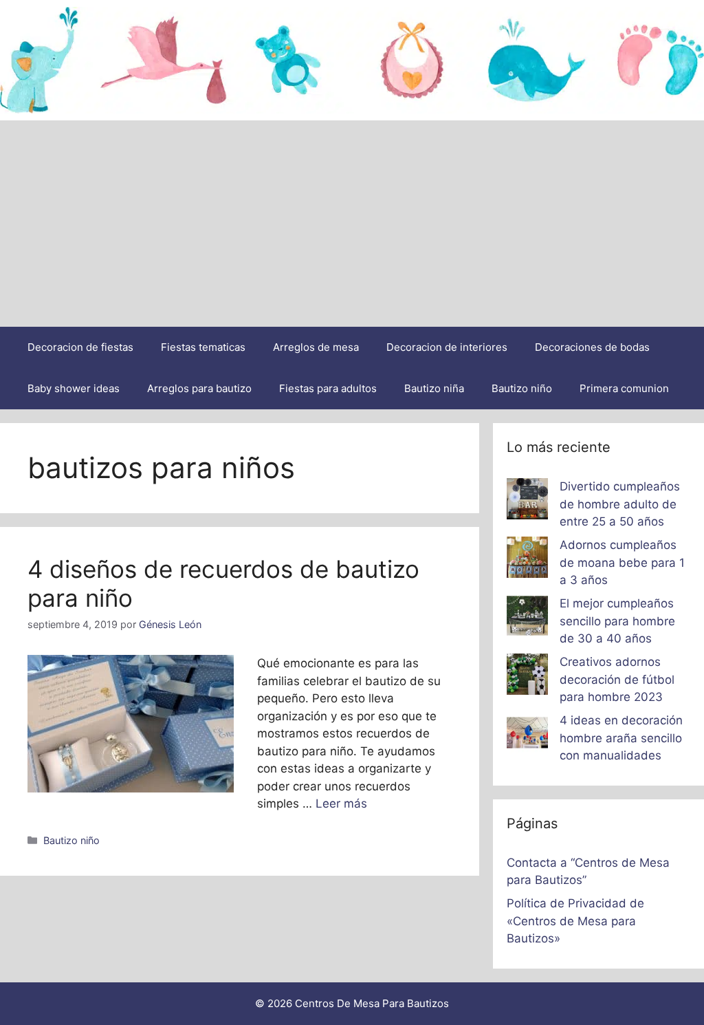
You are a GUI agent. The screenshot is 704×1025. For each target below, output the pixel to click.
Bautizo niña (434, 388)
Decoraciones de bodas (592, 347)
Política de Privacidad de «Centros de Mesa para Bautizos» (575, 920)
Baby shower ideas (74, 388)
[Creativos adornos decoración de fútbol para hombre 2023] (527, 677)
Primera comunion (624, 388)
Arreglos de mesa (316, 347)
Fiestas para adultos (328, 388)
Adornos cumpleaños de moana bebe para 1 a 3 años (622, 562)
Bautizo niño (522, 388)
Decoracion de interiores (446, 347)
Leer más (341, 803)
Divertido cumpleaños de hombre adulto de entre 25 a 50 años (620, 503)
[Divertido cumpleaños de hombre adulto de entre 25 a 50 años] (527, 501)
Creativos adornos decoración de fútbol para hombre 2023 (617, 679)
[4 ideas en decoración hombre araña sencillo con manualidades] (527, 735)
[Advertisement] (352, 223)
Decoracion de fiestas (80, 347)
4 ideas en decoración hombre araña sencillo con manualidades (621, 737)
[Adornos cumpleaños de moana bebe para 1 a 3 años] (527, 560)
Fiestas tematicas (203, 347)
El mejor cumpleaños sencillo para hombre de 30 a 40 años (617, 620)
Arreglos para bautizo (199, 388)
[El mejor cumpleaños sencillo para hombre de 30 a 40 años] (527, 618)
